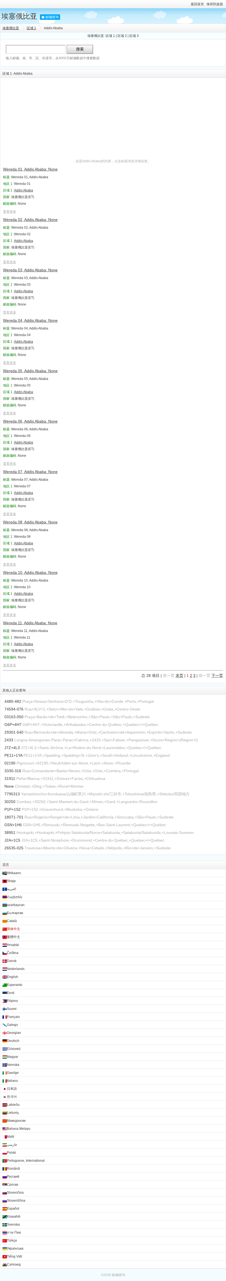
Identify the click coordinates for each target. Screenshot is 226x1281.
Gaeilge (13, 1073)
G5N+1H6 (13, 825)
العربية (11, 889)
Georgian (14, 1033)
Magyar (12, 1057)
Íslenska (13, 1065)
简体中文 (13, 929)
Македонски (16, 1121)
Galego (12, 1025)
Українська (15, 1248)
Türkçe (12, 1240)
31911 (9, 778)
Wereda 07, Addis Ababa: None (30, 471)
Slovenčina (15, 1192)
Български (15, 913)
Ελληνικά (13, 1049)
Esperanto (14, 985)
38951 (9, 832)
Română (13, 1169)
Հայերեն (14, 897)
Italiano (12, 1081)
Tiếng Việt (14, 1256)
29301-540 (13, 732)
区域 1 (31, 28)
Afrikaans (14, 873)
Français (13, 1017)
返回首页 (197, 4)
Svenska (13, 1224)
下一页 (217, 675)
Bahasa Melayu (18, 1129)
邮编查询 (52, 17)
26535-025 (13, 848)
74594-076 (13, 709)
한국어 (12, 1097)
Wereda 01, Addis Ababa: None (30, 169)
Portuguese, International (26, 1161)
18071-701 (13, 817)
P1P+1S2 (12, 809)
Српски (12, 1185)
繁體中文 (13, 937)
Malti (10, 1137)
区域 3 (134, 36)
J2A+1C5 (12, 840)
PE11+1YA (13, 755)
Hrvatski (13, 945)
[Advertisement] (113, 116)
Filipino (12, 1001)
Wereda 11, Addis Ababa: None (30, 623)
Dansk (12, 961)
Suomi (12, 1009)
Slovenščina (16, 1200)
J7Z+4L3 (12, 747)
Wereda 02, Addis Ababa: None (30, 219)
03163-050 (13, 717)
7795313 (12, 794)
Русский (13, 1177)
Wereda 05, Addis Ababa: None (30, 371)
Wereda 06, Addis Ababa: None (30, 421)
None (9, 786)
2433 (8, 740)
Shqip (11, 881)
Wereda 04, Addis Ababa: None (30, 320)
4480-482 (12, 701)
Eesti (10, 993)
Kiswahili (13, 1216)
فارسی (12, 1145)
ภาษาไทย (14, 1232)
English (12, 977)
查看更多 (9, 212)
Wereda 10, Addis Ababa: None (30, 572)
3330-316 (12, 771)
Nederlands (16, 969)
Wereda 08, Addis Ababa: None (30, 522)
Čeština (12, 953)
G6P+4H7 (12, 724)
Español (13, 1208)
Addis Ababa (23, 190)
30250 (9, 801)
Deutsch (13, 1041)
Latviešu (13, 1105)
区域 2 (122, 36)
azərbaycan (16, 905)
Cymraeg (14, 1264)
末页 (179, 675)
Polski (11, 1153)
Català (12, 921)
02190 (9, 763)
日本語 (12, 1089)
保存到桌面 (214, 4)
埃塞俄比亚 (19, 16)
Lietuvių (13, 1113)
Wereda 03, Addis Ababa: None (30, 270)
